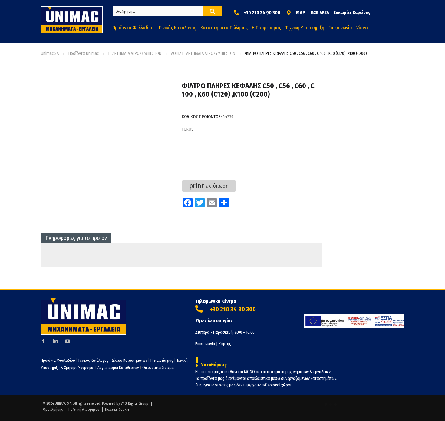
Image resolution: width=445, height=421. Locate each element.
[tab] (76, 238)
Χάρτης (225, 343)
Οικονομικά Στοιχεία (158, 367)
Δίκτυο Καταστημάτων (130, 360)
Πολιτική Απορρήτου (83, 409)
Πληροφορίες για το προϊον (76, 238)
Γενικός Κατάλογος (93, 360)
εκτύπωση (209, 186)
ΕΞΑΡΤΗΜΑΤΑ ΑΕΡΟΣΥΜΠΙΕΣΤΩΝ (134, 53)
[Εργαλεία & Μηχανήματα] (72, 19)
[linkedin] (55, 341)
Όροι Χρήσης (53, 409)
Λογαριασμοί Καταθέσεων (118, 367)
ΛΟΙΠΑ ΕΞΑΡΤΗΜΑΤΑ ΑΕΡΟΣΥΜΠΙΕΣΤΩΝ (203, 53)
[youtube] (67, 341)
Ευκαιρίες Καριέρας (352, 12)
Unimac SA (50, 53)
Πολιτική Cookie (117, 409)
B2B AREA (320, 12)
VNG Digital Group (134, 404)
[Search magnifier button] (212, 11)
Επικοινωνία (205, 343)
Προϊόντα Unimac (83, 53)
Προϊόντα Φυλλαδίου (58, 360)
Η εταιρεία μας (161, 360)
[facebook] (43, 341)
